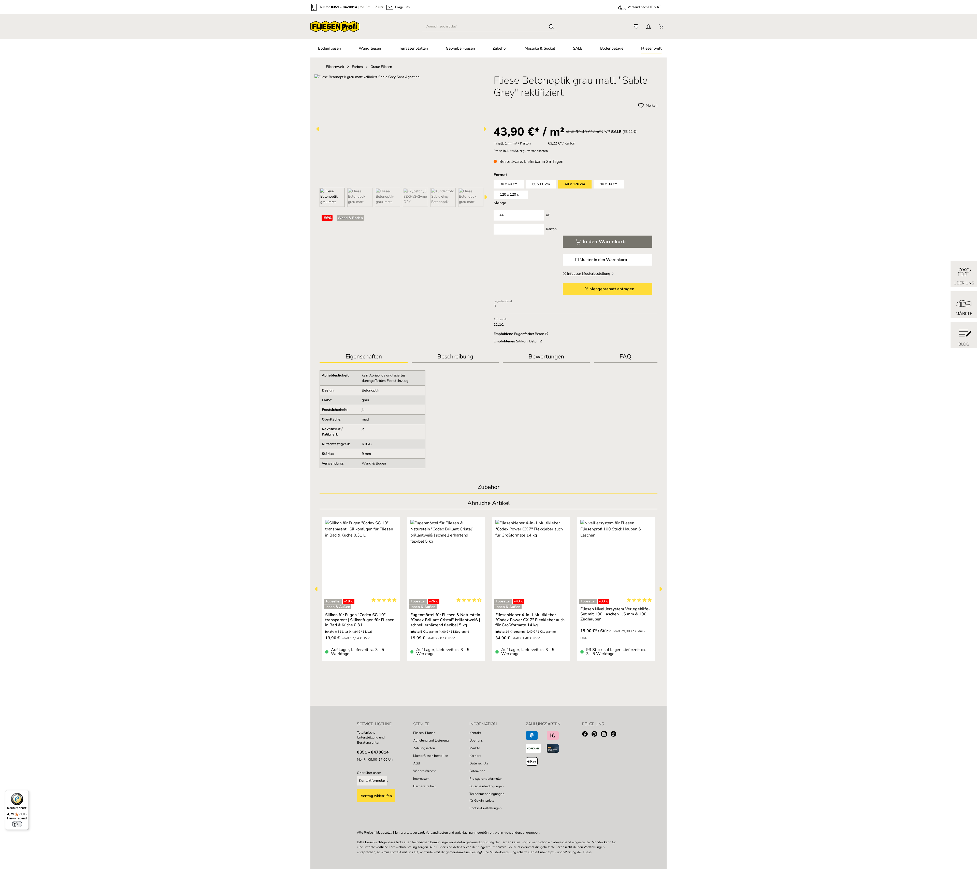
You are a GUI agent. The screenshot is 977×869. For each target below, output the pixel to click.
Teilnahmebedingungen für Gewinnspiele (486, 797)
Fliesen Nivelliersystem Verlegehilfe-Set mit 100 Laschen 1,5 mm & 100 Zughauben (615, 614)
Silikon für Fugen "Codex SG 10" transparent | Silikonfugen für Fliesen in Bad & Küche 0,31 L (359, 620)
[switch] (17, 824)
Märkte (474, 748)
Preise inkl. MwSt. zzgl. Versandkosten (521, 151)
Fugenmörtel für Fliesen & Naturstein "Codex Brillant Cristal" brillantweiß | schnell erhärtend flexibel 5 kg (445, 620)
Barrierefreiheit (424, 786)
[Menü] (26, 793)
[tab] (455, 357)
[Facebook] (587, 734)
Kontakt (475, 733)
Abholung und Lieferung (431, 740)
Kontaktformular (372, 780)
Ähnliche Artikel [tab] (488, 503)
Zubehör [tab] (488, 487)
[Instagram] (606, 734)
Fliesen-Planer (424, 733)
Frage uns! (402, 7)
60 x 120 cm (575, 184)
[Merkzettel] (636, 26)
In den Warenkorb (604, 241)
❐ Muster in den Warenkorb (601, 260)
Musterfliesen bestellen (430, 756)
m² (548, 215)
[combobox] (484, 26)
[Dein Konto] (648, 26)
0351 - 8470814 (344, 7)
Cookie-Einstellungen (485, 808)
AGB (416, 763)
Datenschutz (478, 763)
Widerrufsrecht (424, 771)
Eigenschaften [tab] (364, 356)
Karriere (475, 756)
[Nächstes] (484, 129)
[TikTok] (615, 734)
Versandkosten (437, 832)
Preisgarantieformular (485, 778)
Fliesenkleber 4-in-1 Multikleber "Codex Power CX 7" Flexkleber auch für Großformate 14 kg (530, 620)
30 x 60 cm (509, 184)
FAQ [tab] (625, 356)
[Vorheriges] (318, 129)
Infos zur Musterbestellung (588, 273)
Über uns (476, 740)
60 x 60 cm (541, 184)
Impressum (421, 778)
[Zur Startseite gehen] (334, 26)
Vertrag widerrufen (376, 795)
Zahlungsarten (424, 748)
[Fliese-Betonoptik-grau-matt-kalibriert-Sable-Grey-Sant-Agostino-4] (401, 129)
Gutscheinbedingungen (486, 786)
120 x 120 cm (511, 194)
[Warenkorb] (661, 26)
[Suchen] (551, 26)
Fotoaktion (477, 771)
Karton (551, 229)
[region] (401, 140)
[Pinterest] (596, 734)
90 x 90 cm (608, 184)
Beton (540, 333)
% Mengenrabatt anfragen (609, 289)
